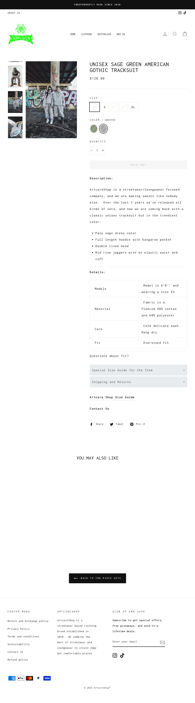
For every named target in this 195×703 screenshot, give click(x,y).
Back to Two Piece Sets (100, 578)
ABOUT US (14, 12)
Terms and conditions (23, 636)
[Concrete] (15, 541)
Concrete (103, 128)
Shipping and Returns (138, 382)
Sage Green (94, 128)
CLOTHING (86, 34)
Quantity (98, 141)
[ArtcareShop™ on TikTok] (122, 655)
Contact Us (15, 651)
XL (133, 107)
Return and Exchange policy (28, 621)
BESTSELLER (104, 34)
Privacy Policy (19, 628)
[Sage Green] (10, 541)
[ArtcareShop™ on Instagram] (115, 655)
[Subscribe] (162, 642)
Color (102, 120)
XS (95, 107)
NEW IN (121, 34)
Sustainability (19, 644)
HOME (73, 34)
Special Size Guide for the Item (138, 370)
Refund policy (18, 659)
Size (94, 98)
